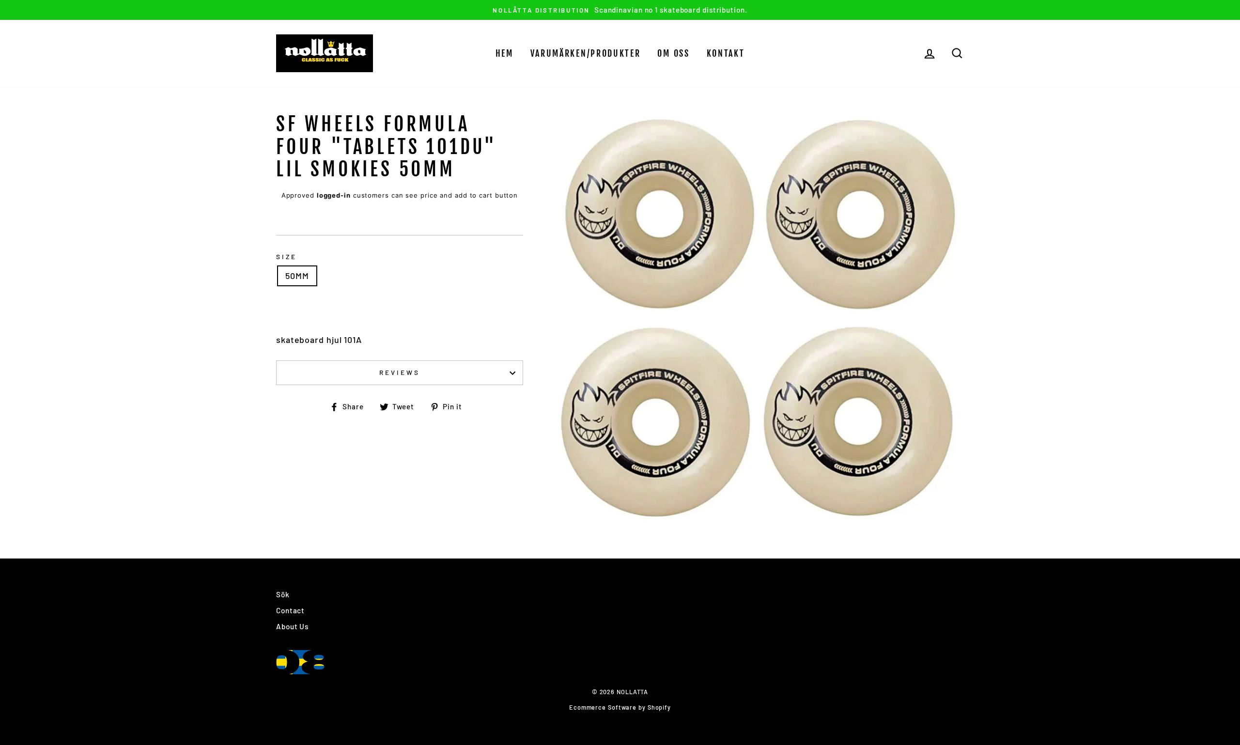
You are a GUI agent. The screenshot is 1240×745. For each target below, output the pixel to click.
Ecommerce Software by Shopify (620, 707)
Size (286, 256)
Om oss (673, 53)
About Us (292, 626)
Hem (504, 53)
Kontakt (726, 53)
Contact (290, 610)
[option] (620, 10)
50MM (297, 275)
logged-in (334, 195)
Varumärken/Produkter (585, 53)
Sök (283, 594)
